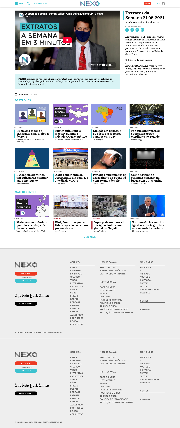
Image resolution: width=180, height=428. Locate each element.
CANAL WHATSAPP (149, 290)
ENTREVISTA (76, 286)
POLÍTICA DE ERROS (110, 303)
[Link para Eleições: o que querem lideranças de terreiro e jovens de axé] (70, 206)
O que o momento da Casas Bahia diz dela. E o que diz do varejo (71, 177)
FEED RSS (145, 293)
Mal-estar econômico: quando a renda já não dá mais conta (31, 225)
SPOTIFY (144, 286)
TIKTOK (144, 283)
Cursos (144, 301)
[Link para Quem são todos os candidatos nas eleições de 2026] (32, 114)
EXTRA (73, 267)
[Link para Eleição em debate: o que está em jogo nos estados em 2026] (108, 114)
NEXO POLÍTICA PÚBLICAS (113, 271)
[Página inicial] (90, 3)
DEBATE (74, 299)
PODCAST (75, 302)
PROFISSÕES (76, 318)
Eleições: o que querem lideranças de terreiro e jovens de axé (71, 225)
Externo (57, 219)
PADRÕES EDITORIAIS (111, 300)
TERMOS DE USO (108, 306)
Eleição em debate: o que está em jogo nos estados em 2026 (107, 133)
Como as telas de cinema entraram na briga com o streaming (146, 177)
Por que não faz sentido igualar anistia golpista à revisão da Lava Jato (148, 225)
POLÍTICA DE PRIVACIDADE (114, 309)
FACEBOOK (145, 267)
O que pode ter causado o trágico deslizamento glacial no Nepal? (109, 225)
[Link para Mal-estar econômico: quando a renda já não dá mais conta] (32, 206)
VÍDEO (73, 280)
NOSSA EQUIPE (107, 290)
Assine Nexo (26, 273)
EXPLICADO (76, 274)
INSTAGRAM (146, 280)
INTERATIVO (76, 283)
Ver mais (90, 237)
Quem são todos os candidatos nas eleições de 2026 (32, 133)
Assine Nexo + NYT (26, 303)
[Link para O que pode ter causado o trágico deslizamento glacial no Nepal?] (109, 206)
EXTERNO (75, 312)
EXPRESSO (75, 271)
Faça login (26, 280)
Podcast (57, 127)
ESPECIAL (75, 309)
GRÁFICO (75, 277)
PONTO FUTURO (108, 267)
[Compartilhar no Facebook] (127, 30)
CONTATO (105, 297)
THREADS (145, 274)
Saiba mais (33, 94)
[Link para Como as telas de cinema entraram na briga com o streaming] (147, 158)
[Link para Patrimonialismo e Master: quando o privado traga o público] (70, 114)
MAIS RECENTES (40, 3)
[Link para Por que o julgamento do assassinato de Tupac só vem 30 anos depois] (108, 158)
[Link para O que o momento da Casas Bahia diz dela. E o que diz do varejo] (70, 158)
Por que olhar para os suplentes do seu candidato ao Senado (145, 133)
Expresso (133, 127)
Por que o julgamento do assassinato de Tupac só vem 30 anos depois (109, 177)
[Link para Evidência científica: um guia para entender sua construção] (32, 158)
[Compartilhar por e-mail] (137, 30)
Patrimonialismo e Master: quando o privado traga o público (71, 133)
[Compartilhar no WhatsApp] (142, 30)
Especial (18, 127)
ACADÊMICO (76, 315)
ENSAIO (74, 296)
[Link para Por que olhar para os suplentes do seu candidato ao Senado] (147, 114)
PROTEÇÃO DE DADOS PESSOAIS (116, 313)
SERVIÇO (74, 290)
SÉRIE (73, 293)
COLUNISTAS (76, 324)
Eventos (145, 310)
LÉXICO (74, 321)
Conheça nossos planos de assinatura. (73, 81)
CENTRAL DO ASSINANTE (113, 274)
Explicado (19, 171)
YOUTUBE (145, 277)
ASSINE (147, 3)
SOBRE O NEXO (107, 287)
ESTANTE (75, 305)
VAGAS (103, 294)
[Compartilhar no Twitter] (132, 30)
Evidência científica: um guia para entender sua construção (32, 177)
